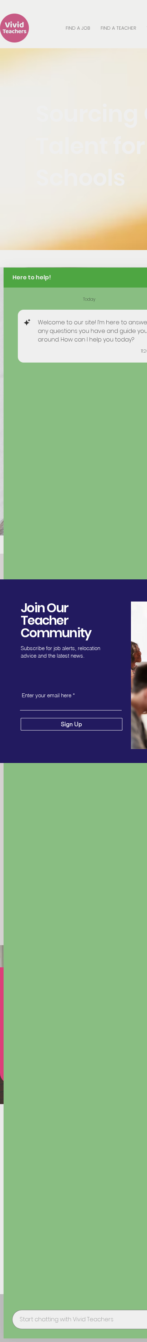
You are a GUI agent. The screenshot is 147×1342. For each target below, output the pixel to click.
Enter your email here (46, 695)
